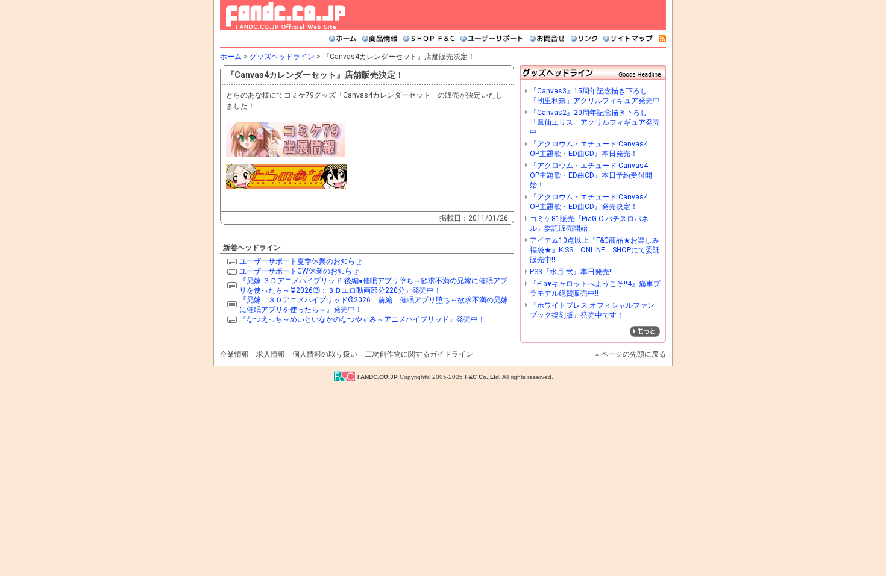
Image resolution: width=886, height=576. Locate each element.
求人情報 (270, 354)
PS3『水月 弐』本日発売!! (571, 272)
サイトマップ (628, 38)
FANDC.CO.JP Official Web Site (285, 15)
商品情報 (379, 38)
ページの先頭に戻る (633, 354)
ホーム (342, 38)
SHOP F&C (428, 38)
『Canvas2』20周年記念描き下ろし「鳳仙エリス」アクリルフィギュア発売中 (595, 122)
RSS (662, 38)
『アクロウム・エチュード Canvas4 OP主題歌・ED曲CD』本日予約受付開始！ (592, 175)
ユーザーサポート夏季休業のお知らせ (300, 261)
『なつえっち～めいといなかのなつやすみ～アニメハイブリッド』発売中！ (362, 319)
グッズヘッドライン (282, 56)
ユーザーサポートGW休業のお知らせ (299, 271)
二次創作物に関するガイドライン (419, 354)
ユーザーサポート (492, 38)
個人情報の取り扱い (324, 354)
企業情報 (234, 354)
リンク (584, 38)
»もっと (645, 331)
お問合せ (547, 38)
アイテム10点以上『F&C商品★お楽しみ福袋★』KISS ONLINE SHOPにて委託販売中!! (595, 250)
